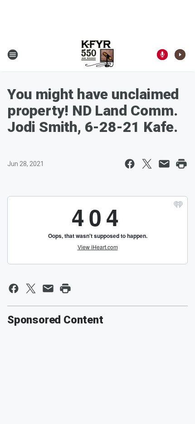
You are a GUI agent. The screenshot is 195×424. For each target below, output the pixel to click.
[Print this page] (181, 163)
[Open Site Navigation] (12, 54)
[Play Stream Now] (180, 54)
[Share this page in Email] (164, 163)
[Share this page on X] (147, 163)
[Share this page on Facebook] (129, 163)
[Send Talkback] (162, 54)
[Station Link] (97, 54)
